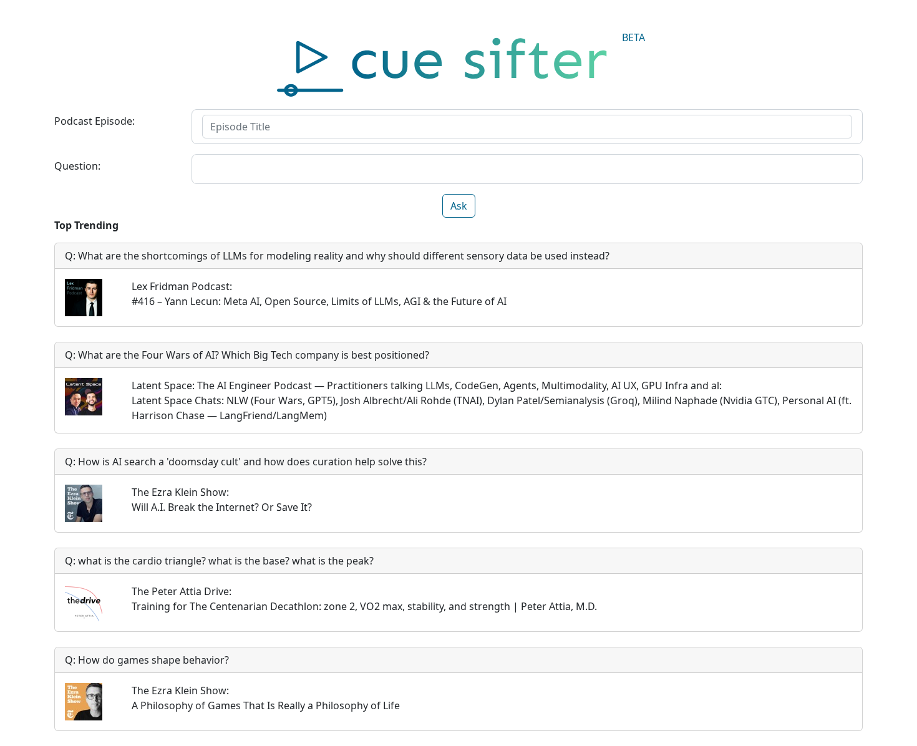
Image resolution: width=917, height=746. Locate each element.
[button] (458, 206)
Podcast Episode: (94, 121)
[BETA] (459, 63)
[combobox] (527, 126)
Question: (77, 166)
